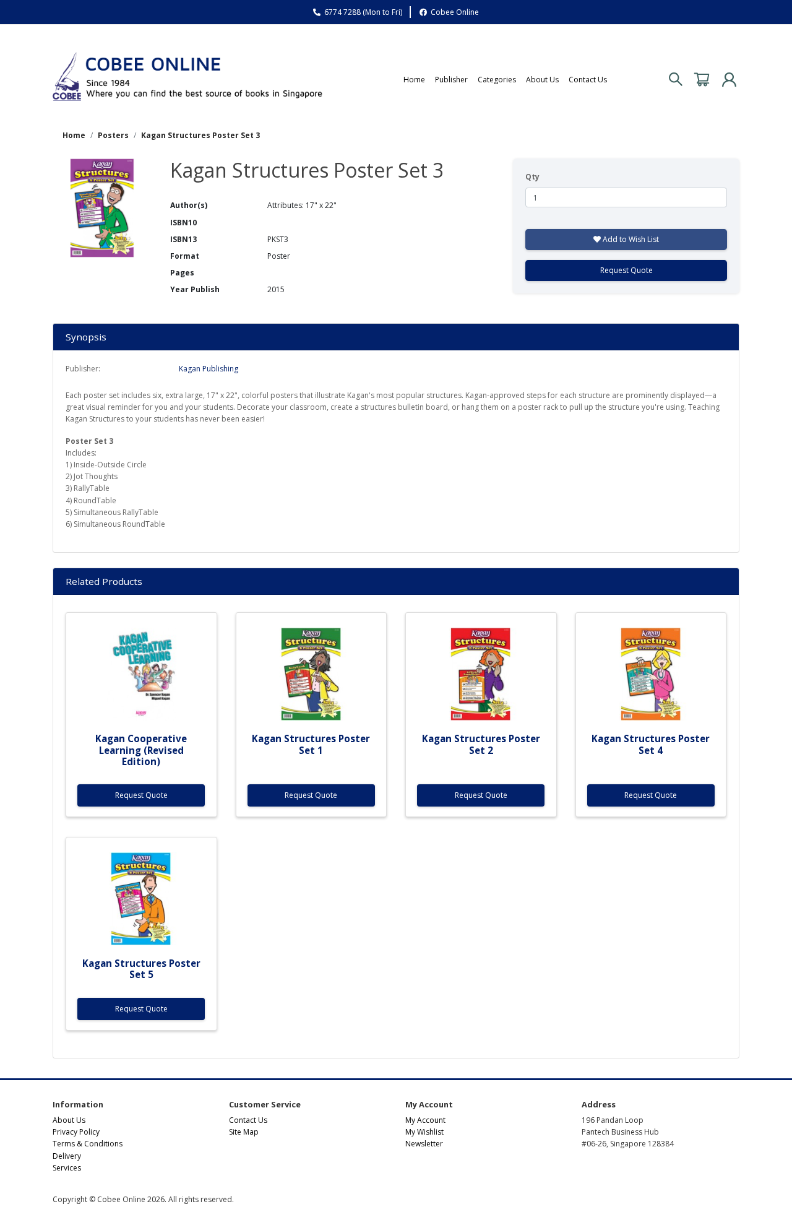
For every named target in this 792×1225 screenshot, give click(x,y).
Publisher (451, 79)
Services (67, 1167)
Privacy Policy (76, 1132)
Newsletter (424, 1143)
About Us (542, 79)
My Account (425, 1120)
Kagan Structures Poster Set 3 (200, 135)
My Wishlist (424, 1132)
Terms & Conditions (88, 1143)
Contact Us (588, 79)
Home (414, 79)
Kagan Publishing (208, 368)
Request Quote (626, 270)
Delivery (67, 1156)
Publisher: (83, 368)
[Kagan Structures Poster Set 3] (102, 207)
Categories (497, 79)
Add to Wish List (630, 239)
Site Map (244, 1132)
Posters (113, 135)
